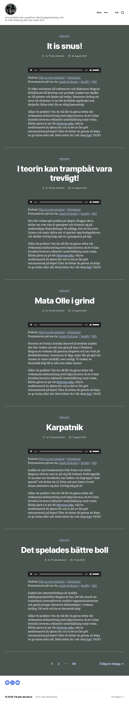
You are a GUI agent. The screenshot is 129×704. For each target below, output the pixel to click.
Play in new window (52, 77)
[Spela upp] (31, 70)
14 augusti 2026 (79, 310)
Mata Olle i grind (64, 300)
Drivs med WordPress (46, 697)
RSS (94, 82)
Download (74, 77)
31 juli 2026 (79, 560)
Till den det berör (56, 56)
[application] (64, 70)
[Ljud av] (90, 70)
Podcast (64, 36)
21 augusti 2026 (79, 188)
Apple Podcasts (68, 82)
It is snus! (64, 46)
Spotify (85, 82)
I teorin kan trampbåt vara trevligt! (64, 173)
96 (74, 664)
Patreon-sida (65, 123)
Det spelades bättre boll (64, 550)
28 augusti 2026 (79, 56)
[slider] (96, 70)
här (89, 135)
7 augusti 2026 (79, 437)
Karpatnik (64, 427)
